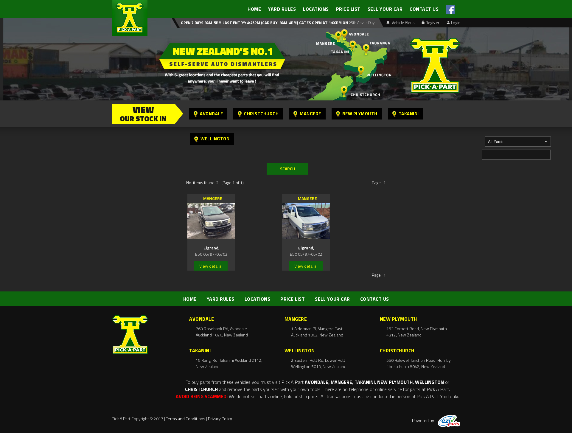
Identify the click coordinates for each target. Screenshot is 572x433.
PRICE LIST (348, 9)
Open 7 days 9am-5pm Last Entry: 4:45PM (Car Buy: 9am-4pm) (239, 23)
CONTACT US (424, 9)
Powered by (423, 420)
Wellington (214, 138)
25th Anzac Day (361, 23)
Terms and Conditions (185, 418)
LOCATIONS (316, 9)
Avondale (211, 113)
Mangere (310, 113)
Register (432, 23)
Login (455, 23)
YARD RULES (282, 9)
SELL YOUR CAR (385, 9)
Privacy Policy (220, 418)
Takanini (409, 113)
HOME (254, 9)
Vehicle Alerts (402, 23)
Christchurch (261, 113)
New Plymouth (359, 113)
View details (210, 266)
